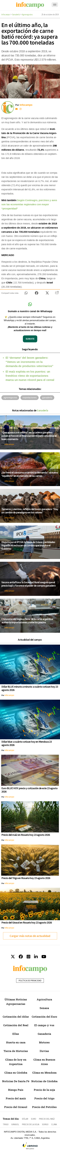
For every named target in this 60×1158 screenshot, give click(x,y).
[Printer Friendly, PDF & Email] (57, 294)
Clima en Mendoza (44, 1072)
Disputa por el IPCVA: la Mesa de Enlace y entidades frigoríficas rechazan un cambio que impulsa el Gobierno (28, 545)
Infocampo (5, 14)
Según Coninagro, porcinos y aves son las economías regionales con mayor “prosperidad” (29, 204)
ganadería (47, 397)
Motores (44, 1042)
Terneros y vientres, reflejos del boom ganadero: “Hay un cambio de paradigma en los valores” (29, 510)
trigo (6, 1124)
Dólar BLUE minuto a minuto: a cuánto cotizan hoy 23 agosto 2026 (29, 688)
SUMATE (30, 339)
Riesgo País (15, 1089)
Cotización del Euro (44, 1016)
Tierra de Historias (15, 1051)
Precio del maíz (16, 1098)
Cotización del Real (15, 1025)
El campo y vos (44, 1025)
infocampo (9, 444)
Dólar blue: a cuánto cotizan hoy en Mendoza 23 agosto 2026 (26, 743)
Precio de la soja (44, 1089)
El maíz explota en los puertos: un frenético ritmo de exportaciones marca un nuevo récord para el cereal (30, 375)
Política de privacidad (30, 980)
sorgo (45, 1124)
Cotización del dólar (16, 1016)
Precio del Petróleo (44, 1107)
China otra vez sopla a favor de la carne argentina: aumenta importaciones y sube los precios (27, 620)
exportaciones (30, 397)
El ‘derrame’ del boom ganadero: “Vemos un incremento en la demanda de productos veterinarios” (29, 362)
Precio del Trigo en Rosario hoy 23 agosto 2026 (25, 878)
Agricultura (44, 999)
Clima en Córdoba (15, 1072)
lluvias (44, 1051)
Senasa (44, 1008)
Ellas (15, 1033)
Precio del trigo (44, 1098)
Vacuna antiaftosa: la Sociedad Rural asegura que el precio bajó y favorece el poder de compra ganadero (28, 583)
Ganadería (16, 14)
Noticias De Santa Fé (15, 1081)
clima (54, 1124)
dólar (25, 1119)
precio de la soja (30, 1124)
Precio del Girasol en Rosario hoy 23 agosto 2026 (26, 922)
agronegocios (10, 397)
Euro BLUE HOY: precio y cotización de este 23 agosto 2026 (29, 789)
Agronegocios (27, 14)
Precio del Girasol (15, 1107)
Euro (33, 1119)
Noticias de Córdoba (44, 1081)
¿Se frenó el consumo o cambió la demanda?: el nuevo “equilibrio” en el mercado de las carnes (29, 474)
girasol (15, 1124)
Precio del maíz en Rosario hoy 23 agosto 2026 (25, 834)
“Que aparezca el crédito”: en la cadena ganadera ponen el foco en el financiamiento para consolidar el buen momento (29, 436)
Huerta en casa (15, 1042)
